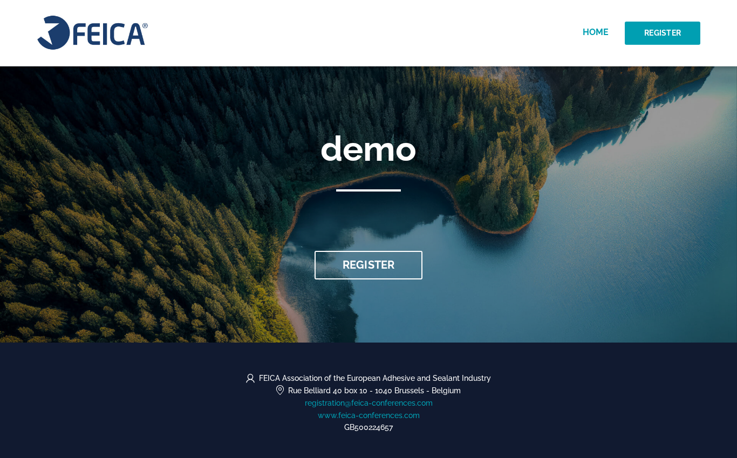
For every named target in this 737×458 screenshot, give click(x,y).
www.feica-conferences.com (369, 415)
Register (662, 33)
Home (596, 32)
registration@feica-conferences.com (369, 403)
